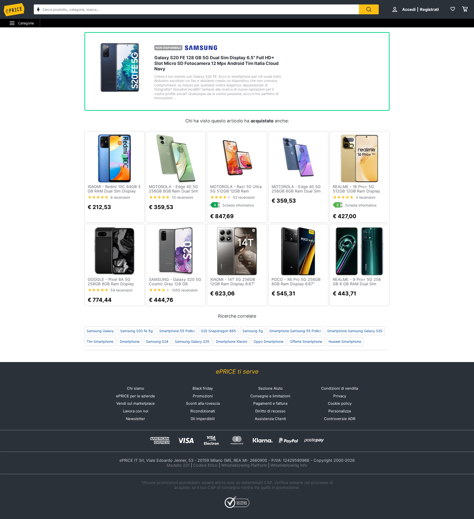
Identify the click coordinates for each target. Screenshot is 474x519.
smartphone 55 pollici (177, 331)
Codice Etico (205, 465)
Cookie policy (340, 403)
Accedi (408, 9)
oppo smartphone (268, 341)
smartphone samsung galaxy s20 (354, 331)
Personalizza (339, 411)
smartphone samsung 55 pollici (295, 331)
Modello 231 (178, 465)
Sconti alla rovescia (203, 403)
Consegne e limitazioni (270, 396)
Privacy (339, 396)
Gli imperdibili (203, 418)
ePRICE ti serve (237, 371)
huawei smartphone (345, 341)
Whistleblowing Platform (244, 465)
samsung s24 (157, 341)
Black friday (203, 388)
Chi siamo (135, 388)
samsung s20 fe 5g (136, 331)
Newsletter (135, 418)
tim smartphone (100, 341)
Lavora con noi (135, 411)
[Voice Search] (38, 10)
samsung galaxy (100, 331)
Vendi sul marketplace (135, 403)
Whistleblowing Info (289, 465)
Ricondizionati (202, 411)
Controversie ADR (340, 418)
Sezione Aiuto (270, 388)
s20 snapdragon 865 (218, 331)
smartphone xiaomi (231, 341)
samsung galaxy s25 (192, 341)
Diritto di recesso (270, 411)
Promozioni (203, 396)
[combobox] (196, 9)
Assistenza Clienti (270, 418)
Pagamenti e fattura (270, 403)
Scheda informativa (238, 205)
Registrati (429, 9)
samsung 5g (252, 331)
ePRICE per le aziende (135, 396)
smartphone (129, 341)
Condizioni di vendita (339, 388)
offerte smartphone (306, 341)
